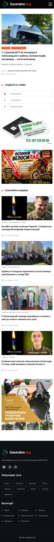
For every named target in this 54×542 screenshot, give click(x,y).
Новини (5, 48)
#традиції (19, 483)
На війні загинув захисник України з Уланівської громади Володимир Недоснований (27, 228)
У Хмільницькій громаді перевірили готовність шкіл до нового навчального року (26, 317)
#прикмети (8, 494)
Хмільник (25, 312)
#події (44, 483)
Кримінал (8, 521)
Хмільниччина (18, 48)
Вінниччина (9, 516)
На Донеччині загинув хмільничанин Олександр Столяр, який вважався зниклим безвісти (27, 362)
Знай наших (43, 516)
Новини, (5, 222)
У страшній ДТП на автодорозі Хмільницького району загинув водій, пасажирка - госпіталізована (24, 56)
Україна (12, 357)
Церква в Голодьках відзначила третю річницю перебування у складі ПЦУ (26, 273)
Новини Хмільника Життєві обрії (22, 71)
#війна (33, 489)
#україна (7, 489)
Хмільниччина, (15, 222)
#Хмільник (21, 489)
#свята (7, 483)
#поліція (45, 489)
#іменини (32, 483)
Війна (23, 222)
